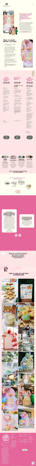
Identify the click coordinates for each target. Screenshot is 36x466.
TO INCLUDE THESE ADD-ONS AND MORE (20, 172)
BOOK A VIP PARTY (30, 137)
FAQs (20, 439)
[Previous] (16, 235)
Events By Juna (17, 111)
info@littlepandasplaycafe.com (7, 445)
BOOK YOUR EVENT (18, 191)
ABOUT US (21, 436)
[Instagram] (14, 446)
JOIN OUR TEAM (31, 439)
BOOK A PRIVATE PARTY (17, 137)
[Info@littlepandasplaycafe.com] (11, 448)
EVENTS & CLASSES (25, 442)
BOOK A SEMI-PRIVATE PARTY (6, 137)
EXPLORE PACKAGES (25, 31)
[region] (18, 221)
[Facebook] (11, 446)
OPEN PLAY (25, 436)
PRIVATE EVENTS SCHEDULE (30, 437)
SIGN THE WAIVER (24, 450)
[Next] (19, 235)
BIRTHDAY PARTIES (25, 439)
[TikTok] (13, 446)
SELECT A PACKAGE (13, 171)
